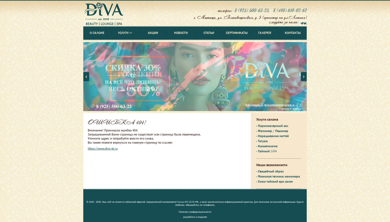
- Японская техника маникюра (278, 176)
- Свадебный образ (270, 171)
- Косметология (266, 146)
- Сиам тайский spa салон (274, 182)
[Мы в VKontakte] (305, 23)
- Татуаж (262, 141)
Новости (181, 33)
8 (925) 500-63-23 (251, 10)
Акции (153, 33)
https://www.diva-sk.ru (103, 149)
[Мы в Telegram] (301, 23)
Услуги (125, 196)
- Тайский (266, 151)
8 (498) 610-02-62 (290, 10)
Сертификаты (237, 33)
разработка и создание (195, 217)
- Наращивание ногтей (272, 136)
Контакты (293, 33)
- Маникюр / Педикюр (272, 131)
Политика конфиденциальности (195, 212)
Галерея (264, 33)
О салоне (97, 33)
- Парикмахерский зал (272, 126)
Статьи (209, 33)
